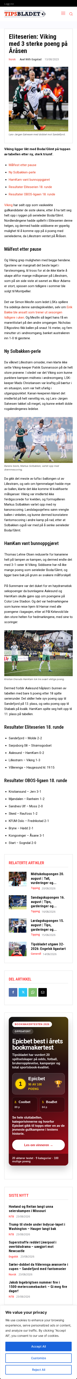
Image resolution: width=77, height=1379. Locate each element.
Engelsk (13, 1256)
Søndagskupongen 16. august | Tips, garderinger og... (48, 901)
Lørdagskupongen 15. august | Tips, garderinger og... (47, 925)
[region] (38, 1342)
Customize (38, 1358)
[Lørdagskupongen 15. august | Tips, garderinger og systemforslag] (18, 925)
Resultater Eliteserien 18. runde (30, 187)
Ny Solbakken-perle (22, 172)
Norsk (12, 59)
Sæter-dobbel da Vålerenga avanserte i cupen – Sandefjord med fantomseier (38, 1266)
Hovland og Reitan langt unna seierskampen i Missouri (31, 1208)
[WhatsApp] (32, 992)
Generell (36, 954)
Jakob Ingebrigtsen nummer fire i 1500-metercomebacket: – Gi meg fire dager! (38, 1286)
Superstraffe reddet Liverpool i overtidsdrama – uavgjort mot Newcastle (32, 1246)
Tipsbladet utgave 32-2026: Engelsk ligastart (48, 946)
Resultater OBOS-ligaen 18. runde (32, 194)
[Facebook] (13, 992)
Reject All (38, 1369)
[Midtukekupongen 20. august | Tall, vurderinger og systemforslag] (18, 879)
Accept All (38, 1346)
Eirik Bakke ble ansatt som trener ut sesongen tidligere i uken (38, 312)
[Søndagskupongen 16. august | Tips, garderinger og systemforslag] (18, 902)
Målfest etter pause (22, 165)
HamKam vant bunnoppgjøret (29, 180)
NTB (11, 1216)
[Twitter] (23, 992)
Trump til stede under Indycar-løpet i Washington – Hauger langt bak (37, 1226)
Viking (8, 205)
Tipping (35, 888)
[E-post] (42, 992)
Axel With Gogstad (30, 59)
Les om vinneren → (38, 1145)
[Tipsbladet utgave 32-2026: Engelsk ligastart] (18, 949)
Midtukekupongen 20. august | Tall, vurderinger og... (47, 878)
